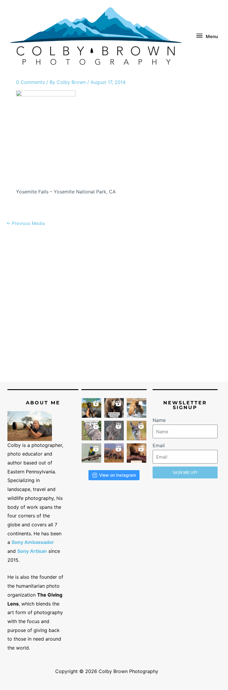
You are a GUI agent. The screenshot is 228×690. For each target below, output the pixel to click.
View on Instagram (117, 475)
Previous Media (26, 223)
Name (159, 420)
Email (159, 445)
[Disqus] (114, 304)
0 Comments (30, 82)
